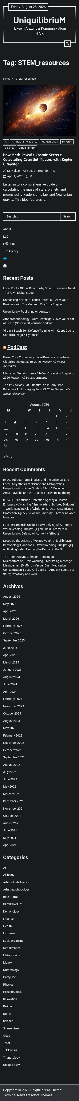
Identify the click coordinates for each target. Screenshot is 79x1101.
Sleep (6, 1035)
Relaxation (10, 999)
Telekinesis (10, 1050)
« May (7, 457)
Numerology (11, 970)
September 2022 (14, 757)
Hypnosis (9, 933)
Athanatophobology (16, 889)
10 (6, 428)
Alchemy (8, 875)
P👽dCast (9, 243)
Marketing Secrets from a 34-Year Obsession (32, 373)
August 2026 (11, 596)
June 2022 (10, 779)
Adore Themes (41, 1095)
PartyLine (9, 977)
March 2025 (11, 662)
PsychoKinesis (12, 991)
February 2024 (12, 699)
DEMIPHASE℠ (12, 904)
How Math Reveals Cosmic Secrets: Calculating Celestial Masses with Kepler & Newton (38, 159)
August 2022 (11, 764)
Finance (8, 918)
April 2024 (9, 691)
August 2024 (11, 677)
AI (6, 141)
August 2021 (11, 823)
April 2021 (9, 845)
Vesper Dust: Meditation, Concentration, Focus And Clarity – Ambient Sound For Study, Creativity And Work (38, 570)
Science (9, 147)
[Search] (67, 43)
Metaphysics (11, 955)
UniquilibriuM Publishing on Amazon (26, 311)
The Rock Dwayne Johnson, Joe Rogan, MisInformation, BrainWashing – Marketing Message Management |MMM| (37, 561)
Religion (8, 1006)
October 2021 (12, 815)
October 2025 (12, 633)
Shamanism (11, 1028)
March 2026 (11, 618)
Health (7, 926)
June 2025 (10, 648)
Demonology (11, 911)
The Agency (10, 251)
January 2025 (12, 669)
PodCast (17, 347)
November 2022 (13, 742)
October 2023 (12, 713)
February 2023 (12, 735)
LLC (5, 236)
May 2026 (9, 604)
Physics (67, 141)
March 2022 (11, 794)
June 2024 (10, 684)
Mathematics (50, 141)
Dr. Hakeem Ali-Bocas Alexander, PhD (31, 170)
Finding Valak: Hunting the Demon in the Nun (36, 549)
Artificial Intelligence (24, 141)
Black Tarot (10, 897)
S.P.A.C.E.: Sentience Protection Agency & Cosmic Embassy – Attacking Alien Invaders (39, 513)
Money (7, 962)
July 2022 (9, 772)
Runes (7, 1013)
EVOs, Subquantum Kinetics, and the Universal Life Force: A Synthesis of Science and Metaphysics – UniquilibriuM (36, 484)
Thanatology (11, 1057)
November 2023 (13, 706)
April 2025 (9, 655)
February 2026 (12, 625)
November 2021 (13, 808)
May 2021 (9, 837)
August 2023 (11, 721)
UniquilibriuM (39, 19)
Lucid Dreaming (13, 940)
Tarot (6, 1043)
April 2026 (9, 611)
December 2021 (13, 801)
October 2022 (12, 750)
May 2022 (9, 786)
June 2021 (10, 830)
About (7, 229)
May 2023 (9, 728)
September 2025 (14, 640)
